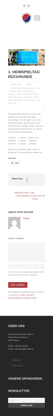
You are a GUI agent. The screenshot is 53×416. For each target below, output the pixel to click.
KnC (31, 97)
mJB (33, 100)
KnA (24, 100)
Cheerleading (28, 88)
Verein (19, 91)
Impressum (16, 360)
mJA (10, 103)
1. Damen (12, 91)
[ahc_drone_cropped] (26, 57)
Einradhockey (16, 88)
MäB (19, 100)
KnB (14, 100)
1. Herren (37, 88)
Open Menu (37, 18)
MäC (10, 100)
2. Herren (18, 94)
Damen (26, 94)
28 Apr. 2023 (16, 84)
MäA (28, 100)
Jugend (26, 97)
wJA (14, 103)
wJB (38, 100)
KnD (31, 94)
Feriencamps (28, 91)
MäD (36, 94)
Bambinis (18, 97)
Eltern (36, 97)
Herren (10, 97)
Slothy (28, 84)
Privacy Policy (17, 366)
